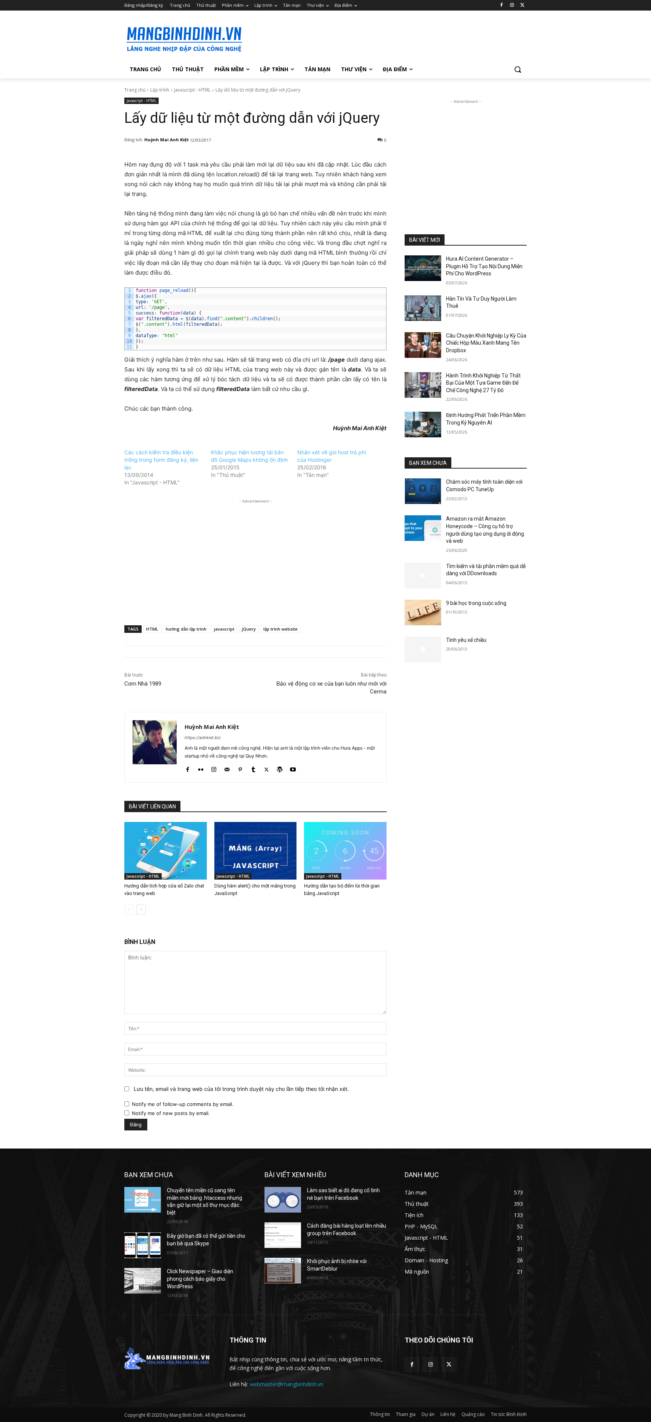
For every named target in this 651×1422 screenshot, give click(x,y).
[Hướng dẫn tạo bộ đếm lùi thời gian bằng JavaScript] (345, 851)
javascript (224, 629)
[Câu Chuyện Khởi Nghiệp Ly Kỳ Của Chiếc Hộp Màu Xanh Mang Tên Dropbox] (423, 345)
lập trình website (280, 629)
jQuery (249, 629)
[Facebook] (501, 5)
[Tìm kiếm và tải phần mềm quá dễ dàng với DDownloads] (423, 575)
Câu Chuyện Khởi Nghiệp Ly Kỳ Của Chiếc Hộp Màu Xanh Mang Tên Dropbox (486, 343)
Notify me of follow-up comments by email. (183, 1104)
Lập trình (159, 90)
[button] (518, 69)
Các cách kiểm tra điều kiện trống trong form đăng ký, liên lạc (161, 459)
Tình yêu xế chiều (466, 640)
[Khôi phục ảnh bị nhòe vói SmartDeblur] (282, 1270)
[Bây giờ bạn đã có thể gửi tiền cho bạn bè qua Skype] (142, 1245)
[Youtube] (293, 768)
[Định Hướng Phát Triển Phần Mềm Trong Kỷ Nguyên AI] (423, 424)
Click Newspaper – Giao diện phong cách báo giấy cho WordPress (200, 1278)
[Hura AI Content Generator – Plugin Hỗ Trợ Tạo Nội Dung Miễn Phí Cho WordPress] (423, 268)
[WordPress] (280, 768)
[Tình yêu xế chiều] (423, 649)
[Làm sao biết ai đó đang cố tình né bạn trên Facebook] (282, 1200)
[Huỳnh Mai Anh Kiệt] (155, 747)
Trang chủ (134, 90)
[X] (522, 5)
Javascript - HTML (192, 90)
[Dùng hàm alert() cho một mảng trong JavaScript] (255, 851)
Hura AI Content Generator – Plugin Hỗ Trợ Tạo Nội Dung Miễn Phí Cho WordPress (484, 266)
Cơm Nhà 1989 (142, 683)
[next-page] (141, 910)
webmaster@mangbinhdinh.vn (286, 1384)
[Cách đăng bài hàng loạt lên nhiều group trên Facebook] (282, 1235)
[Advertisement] (382, 38)
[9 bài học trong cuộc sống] (423, 612)
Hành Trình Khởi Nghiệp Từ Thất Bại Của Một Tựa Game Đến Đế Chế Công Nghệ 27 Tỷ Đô (483, 383)
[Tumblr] (253, 768)
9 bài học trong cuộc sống (476, 603)
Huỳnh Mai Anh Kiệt (166, 139)
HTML (152, 629)
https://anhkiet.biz (203, 737)
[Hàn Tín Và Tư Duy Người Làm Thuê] (423, 308)
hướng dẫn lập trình (186, 629)
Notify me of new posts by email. (171, 1113)
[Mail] (227, 768)
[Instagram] (511, 5)
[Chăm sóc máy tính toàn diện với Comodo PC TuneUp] (423, 491)
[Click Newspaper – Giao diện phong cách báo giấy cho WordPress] (142, 1281)
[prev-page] (129, 910)
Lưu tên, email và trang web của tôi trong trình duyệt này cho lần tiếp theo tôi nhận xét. (241, 1089)
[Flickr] (200, 768)
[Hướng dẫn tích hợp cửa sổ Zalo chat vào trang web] (165, 851)
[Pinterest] (240, 768)
